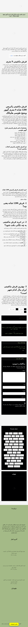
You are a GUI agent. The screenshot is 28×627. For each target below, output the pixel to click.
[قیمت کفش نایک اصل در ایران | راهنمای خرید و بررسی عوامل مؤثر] (14, 560)
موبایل (21, 458)
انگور (22, 436)
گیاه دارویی (10, 466)
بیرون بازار (21, 438)
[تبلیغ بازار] (14, 604)
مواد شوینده (13, 455)
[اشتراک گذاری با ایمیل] (5, 318)
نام (24, 384)
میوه (17, 458)
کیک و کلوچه (17, 466)
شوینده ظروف (15, 447)
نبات (13, 458)
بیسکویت (15, 438)
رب (17, 441)
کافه (8, 460)
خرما (10, 438)
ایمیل (23, 390)
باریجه (17, 436)
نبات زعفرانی (7, 458)
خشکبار (6, 438)
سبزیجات (15, 444)
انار (6, 433)
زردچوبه (21, 444)
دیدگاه (23, 370)
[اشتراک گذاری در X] (14, 318)
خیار (20, 441)
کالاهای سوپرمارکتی (18, 463)
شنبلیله (6, 444)
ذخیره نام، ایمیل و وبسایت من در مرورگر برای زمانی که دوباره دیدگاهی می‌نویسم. (14, 405)
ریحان (7, 441)
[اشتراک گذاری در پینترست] (11, 318)
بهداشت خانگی (7, 436)
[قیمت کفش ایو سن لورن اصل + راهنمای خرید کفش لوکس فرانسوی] (14, 575)
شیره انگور (21, 449)
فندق (19, 452)
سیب (11, 444)
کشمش (11, 463)
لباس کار (9, 452)
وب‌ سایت (23, 396)
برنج (13, 436)
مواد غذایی (6, 455)
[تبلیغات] (14, 488)
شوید (21, 447)
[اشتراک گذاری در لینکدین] (8, 318)
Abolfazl (21, 309)
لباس (14, 452)
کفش (7, 463)
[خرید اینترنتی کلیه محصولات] (21, 6)
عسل (10, 449)
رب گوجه (12, 441)
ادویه (11, 433)
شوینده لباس (8, 447)
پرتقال (19, 460)
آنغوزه (20, 433)
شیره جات (15, 449)
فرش (22, 311)
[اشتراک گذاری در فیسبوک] (17, 318)
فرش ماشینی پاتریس (15, 192)
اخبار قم (15, 433)
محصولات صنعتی (20, 455)
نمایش (12, 55)
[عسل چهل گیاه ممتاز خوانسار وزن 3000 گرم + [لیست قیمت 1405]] (14, 546)
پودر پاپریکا (13, 460)
